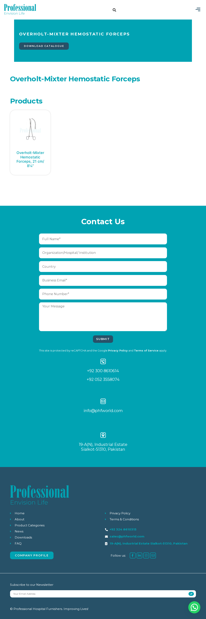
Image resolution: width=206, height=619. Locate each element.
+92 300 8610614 (103, 370)
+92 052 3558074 (103, 379)
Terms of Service (146, 350)
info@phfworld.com (103, 410)
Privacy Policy (118, 350)
